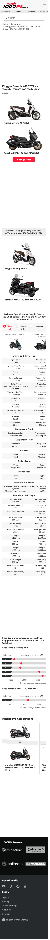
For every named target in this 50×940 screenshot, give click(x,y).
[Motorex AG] (44, 11)
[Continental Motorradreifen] (18, 11)
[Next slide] (43, 748)
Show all (9, 327)
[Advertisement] (25, 57)
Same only (23, 327)
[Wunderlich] (6, 11)
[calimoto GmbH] (31, 11)
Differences (38, 326)
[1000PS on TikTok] (13, 886)
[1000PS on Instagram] (27, 886)
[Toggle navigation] (44, 5)
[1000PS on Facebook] (20, 886)
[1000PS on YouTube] (6, 886)
